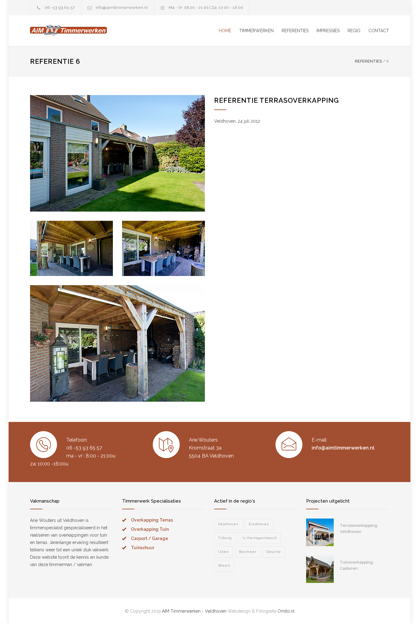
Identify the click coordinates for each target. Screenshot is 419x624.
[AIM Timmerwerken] (87, 30)
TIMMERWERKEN (256, 30)
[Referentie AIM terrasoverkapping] (117, 153)
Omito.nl (286, 611)
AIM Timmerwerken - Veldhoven (194, 611)
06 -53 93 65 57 (60, 7)
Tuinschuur (142, 547)
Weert (224, 566)
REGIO (354, 30)
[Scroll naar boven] (402, 607)
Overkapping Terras (152, 520)
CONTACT (378, 30)
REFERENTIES (295, 30)
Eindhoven (259, 524)
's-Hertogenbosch (259, 538)
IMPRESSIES (328, 30)
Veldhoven (228, 524)
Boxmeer (247, 552)
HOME (225, 30)
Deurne (274, 552)
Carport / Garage (149, 538)
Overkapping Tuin (150, 529)
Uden (223, 552)
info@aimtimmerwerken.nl (122, 7)
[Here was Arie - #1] (320, 532)
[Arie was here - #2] (320, 569)
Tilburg (225, 538)
